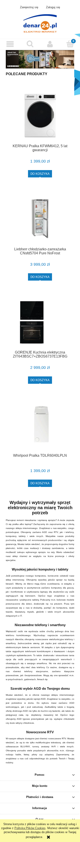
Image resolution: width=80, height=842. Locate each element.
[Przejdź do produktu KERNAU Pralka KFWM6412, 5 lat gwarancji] (40, 115)
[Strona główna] (40, 23)
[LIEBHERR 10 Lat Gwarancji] (40, 59)
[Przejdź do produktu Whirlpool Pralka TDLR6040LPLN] (40, 425)
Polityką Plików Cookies (30, 828)
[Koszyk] (70, 44)
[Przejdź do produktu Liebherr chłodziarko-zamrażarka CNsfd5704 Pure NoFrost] (40, 218)
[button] (10, 44)
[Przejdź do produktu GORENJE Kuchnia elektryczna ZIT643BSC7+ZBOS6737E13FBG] (40, 322)
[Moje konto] (50, 44)
